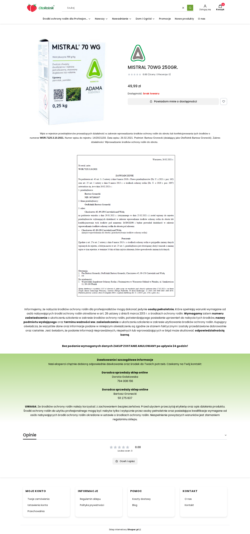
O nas (188, 499)
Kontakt (189, 505)
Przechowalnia (36, 511)
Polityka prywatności (92, 505)
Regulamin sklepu (90, 499)
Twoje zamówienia (38, 499)
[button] (190, 8)
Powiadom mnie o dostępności (175, 101)
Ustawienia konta (38, 505)
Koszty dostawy (141, 499)
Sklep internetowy (124, 529)
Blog (134, 505)
